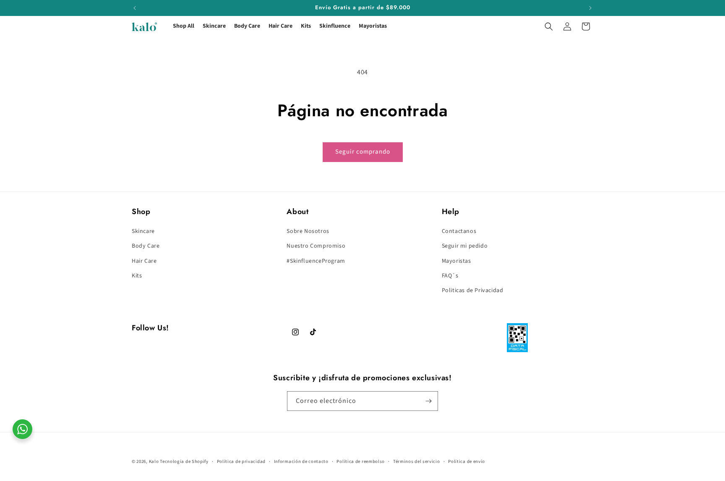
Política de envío (466, 461)
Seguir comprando (362, 151)
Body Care (145, 246)
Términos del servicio (416, 461)
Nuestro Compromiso (316, 246)
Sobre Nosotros (308, 231)
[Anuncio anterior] (134, 8)
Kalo (154, 461)
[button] (549, 26)
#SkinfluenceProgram (316, 261)
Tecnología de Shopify (184, 461)
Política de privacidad (241, 461)
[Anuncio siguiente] (590, 8)
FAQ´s (450, 276)
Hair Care (144, 261)
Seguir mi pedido (465, 246)
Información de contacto (301, 461)
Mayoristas (456, 261)
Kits (137, 276)
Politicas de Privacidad (472, 290)
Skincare (143, 231)
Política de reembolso (360, 461)
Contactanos (459, 231)
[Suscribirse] (428, 401)
